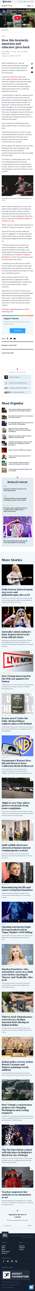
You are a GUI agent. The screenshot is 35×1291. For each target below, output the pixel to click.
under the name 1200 (13, 79)
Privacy (21, 1249)
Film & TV (5, 757)
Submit (29, 1225)
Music (4, 36)
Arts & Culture (8, 505)
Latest (4, 1246)
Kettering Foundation (7, 1287)
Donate (17, 331)
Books (5, 486)
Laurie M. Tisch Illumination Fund (10, 1284)
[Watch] (17, 661)
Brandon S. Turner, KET (12, 51)
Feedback (22, 1247)
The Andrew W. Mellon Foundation (11, 1282)
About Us (21, 1246)
